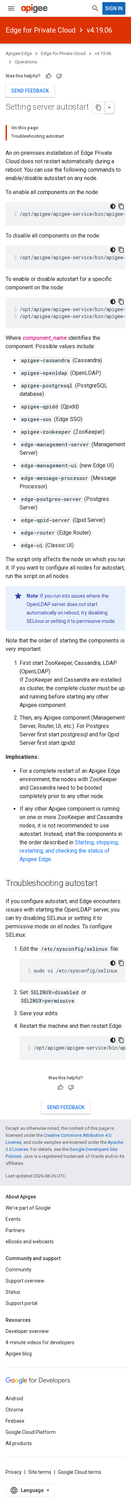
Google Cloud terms (79, 1472)
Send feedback (30, 91)
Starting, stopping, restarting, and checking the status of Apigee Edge (69, 851)
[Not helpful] (59, 76)
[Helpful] (48, 76)
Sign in (114, 8)
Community (18, 1269)
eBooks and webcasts (30, 1241)
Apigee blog (19, 1353)
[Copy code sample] (121, 206)
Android (14, 1398)
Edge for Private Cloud (40, 30)
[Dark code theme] (113, 206)
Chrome (14, 1410)
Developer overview (27, 1331)
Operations (26, 61)
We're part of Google (28, 1208)
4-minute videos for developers (40, 1342)
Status (13, 1292)
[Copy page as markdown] (98, 108)
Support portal (21, 1303)
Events (13, 1219)
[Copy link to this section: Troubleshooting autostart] (105, 884)
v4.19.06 (99, 30)
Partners (15, 1230)
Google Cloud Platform (31, 1432)
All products (19, 1443)
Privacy (14, 1472)
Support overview (25, 1281)
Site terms (39, 1472)
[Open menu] (11, 8)
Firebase (15, 1421)
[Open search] (95, 8)
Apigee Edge (19, 53)
